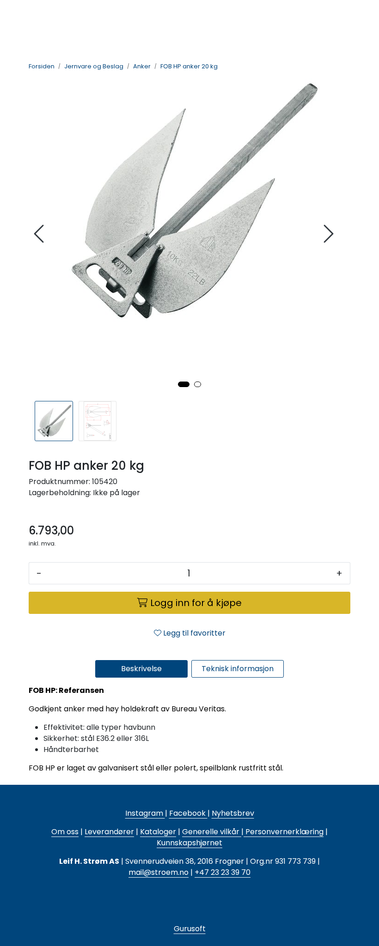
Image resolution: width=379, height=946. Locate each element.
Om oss (65, 831)
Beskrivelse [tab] (141, 668)
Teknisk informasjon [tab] (238, 668)
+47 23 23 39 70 (223, 872)
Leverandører (109, 831)
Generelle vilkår (210, 831)
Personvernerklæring (284, 831)
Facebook (188, 813)
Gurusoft (190, 928)
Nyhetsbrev (233, 813)
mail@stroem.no (158, 872)
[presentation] (40, 234)
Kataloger (158, 831)
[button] (184, 384)
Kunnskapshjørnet (189, 842)
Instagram (145, 813)
